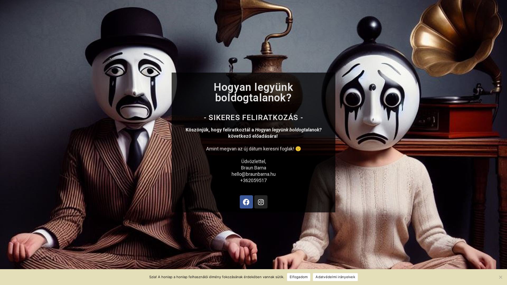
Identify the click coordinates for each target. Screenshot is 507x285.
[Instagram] (260, 201)
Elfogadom (299, 277)
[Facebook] (246, 201)
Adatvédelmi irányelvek (335, 277)
